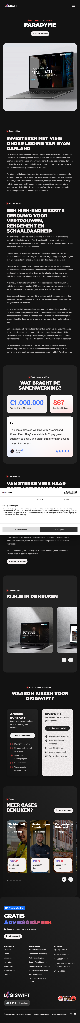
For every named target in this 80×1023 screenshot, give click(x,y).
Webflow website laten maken (37, 980)
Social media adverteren (38, 970)
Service (36, 1014)
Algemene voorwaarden (59, 1014)
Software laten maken (37, 949)
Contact (7, 974)
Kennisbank (8, 962)
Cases (6, 954)
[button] (73, 5)
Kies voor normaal (22, 735)
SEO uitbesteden (35, 974)
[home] (12, 6)
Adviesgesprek (9, 970)
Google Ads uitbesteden (38, 962)
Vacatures (8, 958)
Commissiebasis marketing (39, 966)
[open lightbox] (30, 630)
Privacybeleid (44, 1014)
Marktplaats (8, 966)
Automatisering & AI (36, 958)
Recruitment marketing (38, 954)
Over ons (7, 949)
